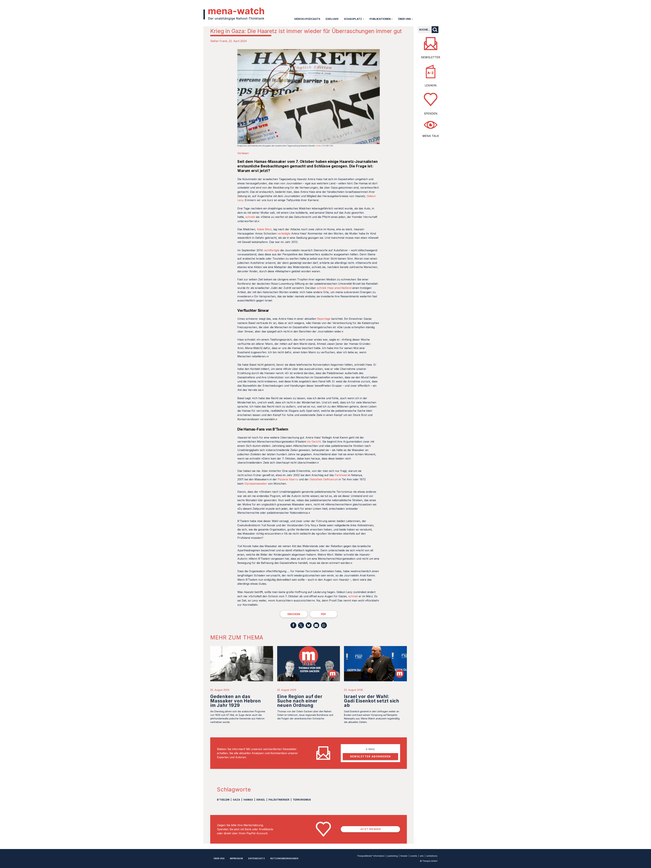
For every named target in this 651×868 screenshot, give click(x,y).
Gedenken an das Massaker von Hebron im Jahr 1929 (235, 701)
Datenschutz (256, 858)
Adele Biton (264, 229)
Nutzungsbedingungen (284, 858)
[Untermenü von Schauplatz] (363, 19)
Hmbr (318, 146)
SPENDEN (430, 113)
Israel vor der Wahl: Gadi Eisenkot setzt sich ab (371, 701)
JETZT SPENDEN (370, 829)
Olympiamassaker (255, 483)
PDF (323, 614)
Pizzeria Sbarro (288, 479)
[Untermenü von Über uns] (412, 19)
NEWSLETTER (430, 57)
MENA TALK (430, 136)
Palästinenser (279, 799)
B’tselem (223, 799)
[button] (293, 625)
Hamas (248, 799)
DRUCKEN (294, 614)
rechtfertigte (271, 250)
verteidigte (283, 233)
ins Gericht (314, 441)
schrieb (250, 217)
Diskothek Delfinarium (324, 479)
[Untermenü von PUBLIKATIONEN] (392, 19)
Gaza (236, 799)
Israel (260, 799)
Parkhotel (341, 475)
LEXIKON (431, 85)
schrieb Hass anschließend (334, 288)
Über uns (219, 858)
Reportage (323, 318)
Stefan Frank (218, 41)
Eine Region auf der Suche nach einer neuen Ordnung (299, 701)
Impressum (236, 858)
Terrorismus (302, 799)
